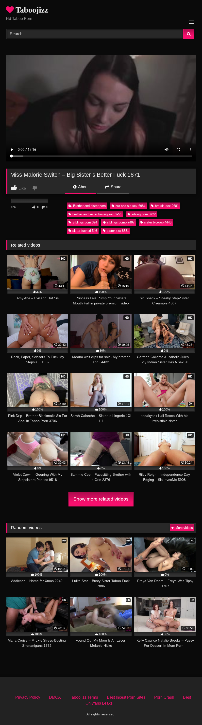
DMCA (55, 697)
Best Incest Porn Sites (126, 697)
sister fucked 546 (84, 231)
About (82, 187)
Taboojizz (31, 9)
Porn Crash (164, 697)
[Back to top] (186, 710)
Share (115, 187)
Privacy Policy (27, 697)
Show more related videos (101, 499)
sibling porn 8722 (144, 214)
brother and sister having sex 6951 (97, 214)
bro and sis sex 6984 (130, 206)
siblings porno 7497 (121, 222)
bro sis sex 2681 (167, 206)
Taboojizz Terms (84, 697)
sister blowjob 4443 (157, 222)
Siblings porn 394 (84, 222)
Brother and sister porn (89, 206)
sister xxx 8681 (118, 231)
